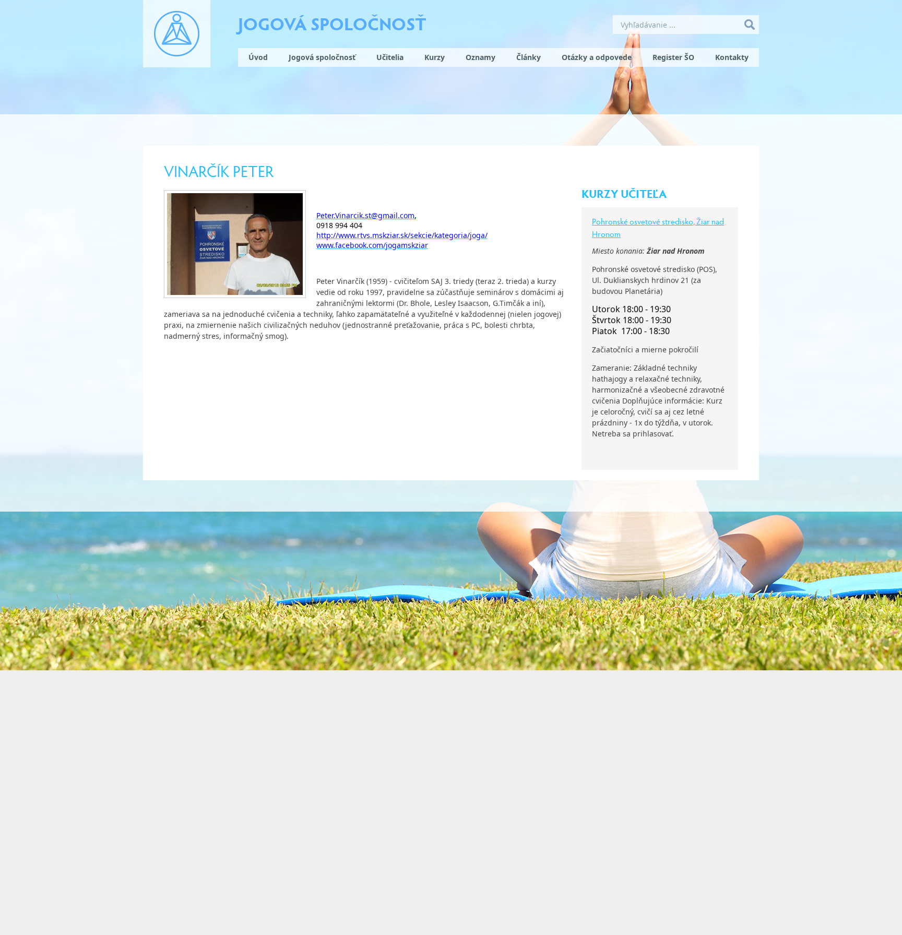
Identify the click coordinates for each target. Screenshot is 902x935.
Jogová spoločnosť (332, 23)
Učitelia (389, 57)
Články (528, 57)
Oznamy (480, 57)
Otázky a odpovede (597, 57)
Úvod (258, 57)
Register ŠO (673, 57)
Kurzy (434, 57)
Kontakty (732, 57)
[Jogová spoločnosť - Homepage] (176, 33)
